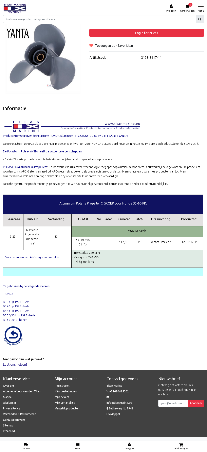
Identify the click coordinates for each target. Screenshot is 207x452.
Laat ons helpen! (15, 364)
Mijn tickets (62, 397)
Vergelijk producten (67, 408)
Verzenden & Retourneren (19, 414)
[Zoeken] (199, 19)
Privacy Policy (11, 408)
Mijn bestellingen (66, 391)
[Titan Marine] (15, 8)
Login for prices (146, 33)
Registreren (62, 385)
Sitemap (8, 425)
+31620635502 (119, 391)
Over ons (9, 385)
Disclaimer (9, 402)
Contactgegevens (14, 419)
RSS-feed (9, 431)
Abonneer (196, 403)
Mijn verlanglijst (65, 402)
